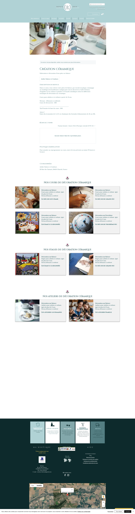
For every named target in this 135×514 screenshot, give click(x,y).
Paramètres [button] (110, 511)
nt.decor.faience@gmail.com (44, 471)
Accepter (128, 511)
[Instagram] (68, 475)
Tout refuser (119, 511)
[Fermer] (133, 511)
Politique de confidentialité (83, 511)
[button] (102, 14)
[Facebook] (65, 475)
